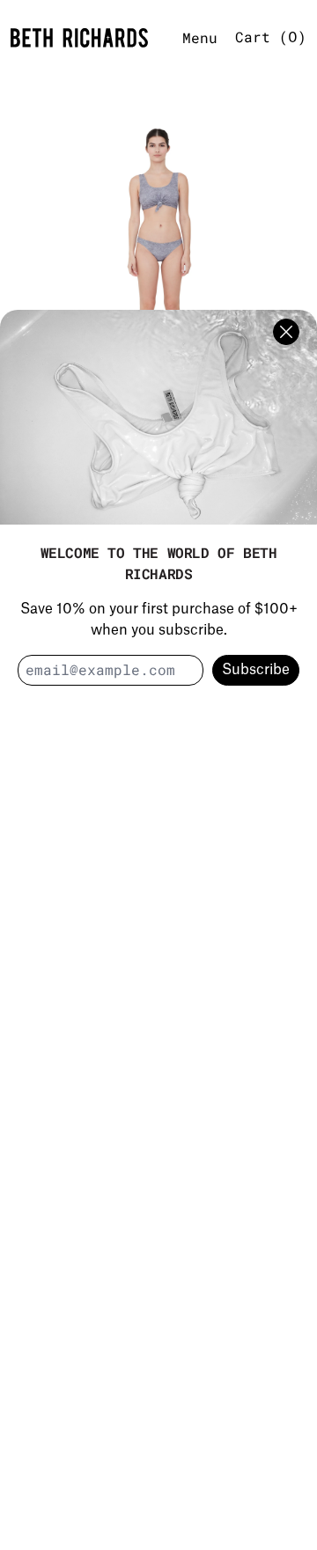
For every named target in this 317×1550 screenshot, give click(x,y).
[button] (158, 260)
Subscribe (256, 670)
